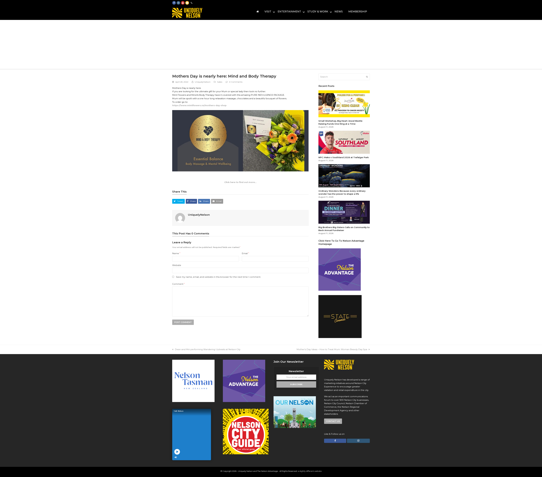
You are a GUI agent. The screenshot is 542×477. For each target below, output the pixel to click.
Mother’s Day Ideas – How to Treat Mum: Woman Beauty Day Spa (332, 349)
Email (245, 253)
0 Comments (235, 82)
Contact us (333, 421)
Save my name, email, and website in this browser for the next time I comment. (218, 277)
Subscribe (296, 384)
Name (176, 253)
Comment (178, 284)
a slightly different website (310, 471)
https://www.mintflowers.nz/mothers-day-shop (199, 105)
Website (176, 265)
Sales (219, 82)
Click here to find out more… (240, 182)
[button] (178, 201)
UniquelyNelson (202, 82)
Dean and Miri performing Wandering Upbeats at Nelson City (207, 349)
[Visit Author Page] (180, 217)
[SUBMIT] (367, 76)
